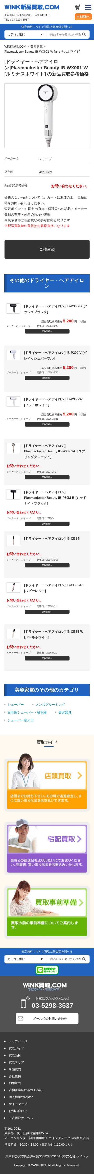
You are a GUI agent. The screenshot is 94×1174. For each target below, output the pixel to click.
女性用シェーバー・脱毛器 (27, 712)
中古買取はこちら (21, 1118)
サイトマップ (18, 1104)
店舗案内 (15, 1069)
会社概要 (15, 1076)
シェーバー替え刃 (20, 720)
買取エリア (16, 1062)
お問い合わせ (18, 1111)
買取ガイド (16, 1048)
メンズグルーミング (50, 704)
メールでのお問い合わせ (50, 1018)
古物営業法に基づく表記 (25, 1090)
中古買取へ (83, 16)
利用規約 (15, 1083)
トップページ (18, 1041)
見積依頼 (47, 249)
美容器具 (64, 712)
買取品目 (15, 1055)
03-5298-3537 (20, 19)
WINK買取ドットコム (31, 7)
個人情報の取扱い (21, 1097)
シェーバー (15, 704)
